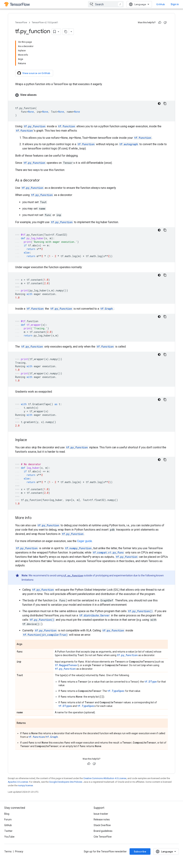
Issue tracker (101, 813)
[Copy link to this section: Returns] (29, 723)
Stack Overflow (102, 825)
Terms (8, 851)
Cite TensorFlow (103, 836)
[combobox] (106, 4)
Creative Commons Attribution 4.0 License (104, 778)
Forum (8, 819)
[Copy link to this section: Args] (25, 644)
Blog (6, 813)
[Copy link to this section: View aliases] (40, 95)
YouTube (9, 836)
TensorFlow (21, 22)
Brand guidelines (103, 831)
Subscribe (140, 851)
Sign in (175, 4)
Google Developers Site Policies (65, 782)
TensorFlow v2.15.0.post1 (45, 22)
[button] (91, 95)
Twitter (8, 831)
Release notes (102, 819)
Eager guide (84, 541)
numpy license (25, 785)
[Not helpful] (165, 22)
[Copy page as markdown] (66, 32)
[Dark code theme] (159, 103)
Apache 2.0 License (18, 782)
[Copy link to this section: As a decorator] (43, 180)
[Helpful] (159, 22)
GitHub (160, 4)
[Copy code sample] (165, 103)
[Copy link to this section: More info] (35, 518)
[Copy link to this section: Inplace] (30, 440)
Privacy (19, 851)
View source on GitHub (36, 73)
